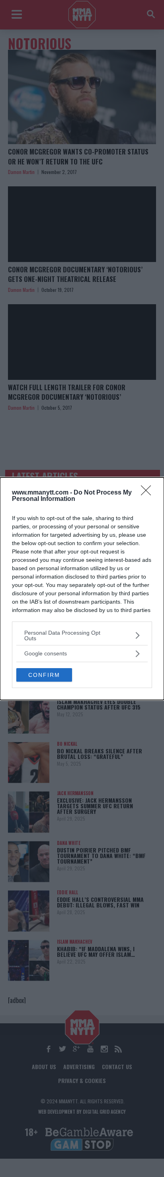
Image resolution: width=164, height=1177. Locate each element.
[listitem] (82, 635)
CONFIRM (44, 675)
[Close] (148, 493)
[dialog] (82, 588)
